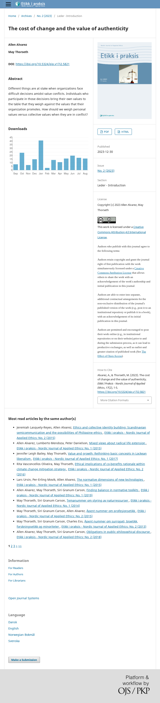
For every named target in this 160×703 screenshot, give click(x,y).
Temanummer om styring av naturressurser (98, 500)
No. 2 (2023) (44, 16)
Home (12, 16)
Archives (26, 16)
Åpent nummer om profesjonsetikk (111, 511)
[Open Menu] (8, 4)
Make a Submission (24, 660)
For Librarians (16, 580)
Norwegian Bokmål (21, 635)
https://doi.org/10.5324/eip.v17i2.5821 (43, 64)
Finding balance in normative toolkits (112, 490)
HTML (125, 132)
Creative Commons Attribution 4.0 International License (122, 232)
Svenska (14, 641)
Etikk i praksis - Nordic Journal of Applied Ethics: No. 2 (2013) (103, 527)
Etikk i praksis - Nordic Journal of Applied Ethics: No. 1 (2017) (75, 459)
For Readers (15, 568)
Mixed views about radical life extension (117, 443)
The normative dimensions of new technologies (110, 480)
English (13, 628)
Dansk (12, 622)
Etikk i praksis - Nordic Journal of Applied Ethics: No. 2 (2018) (59, 537)
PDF (106, 132)
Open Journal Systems (23, 598)
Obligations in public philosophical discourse (118, 532)
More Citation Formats (114, 400)
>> (20, 546)
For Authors (15, 574)
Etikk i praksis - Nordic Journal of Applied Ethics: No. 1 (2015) (59, 448)
